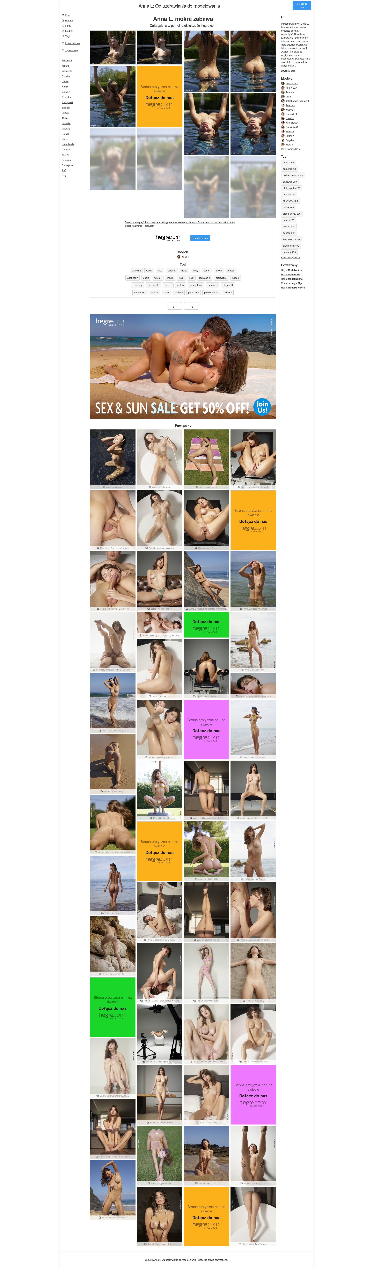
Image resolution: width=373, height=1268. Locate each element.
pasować (212, 285)
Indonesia (67, 71)
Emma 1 (290, 135)
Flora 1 (289, 144)
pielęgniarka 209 (291, 188)
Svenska (66, 97)
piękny (180, 285)
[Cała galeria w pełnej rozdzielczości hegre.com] (113, 159)
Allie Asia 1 (292, 87)
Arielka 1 (290, 105)
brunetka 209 (290, 169)
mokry (219, 270)
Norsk (65, 86)
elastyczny (221, 277)
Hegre (292, 270)
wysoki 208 (289, 226)
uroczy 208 (288, 220)
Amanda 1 (291, 92)
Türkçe (65, 118)
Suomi (65, 139)
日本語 (65, 112)
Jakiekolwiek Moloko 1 (297, 101)
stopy (195, 270)
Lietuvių (66, 128)
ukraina (172, 270)
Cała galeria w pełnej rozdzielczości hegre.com (183, 25)
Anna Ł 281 (292, 83)
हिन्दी (64, 170)
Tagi (67, 36)
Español (66, 76)
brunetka (136, 270)
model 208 (288, 207)
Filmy (68, 25)
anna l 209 (288, 162)
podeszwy (193, 292)
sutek (166, 292)
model (170, 277)
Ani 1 (288, 96)
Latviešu (66, 123)
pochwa (179, 292)
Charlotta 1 (291, 114)
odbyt (146, 277)
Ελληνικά (67, 102)
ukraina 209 (289, 194)
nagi (181, 277)
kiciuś (184, 270)
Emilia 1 (290, 131)
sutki (160, 270)
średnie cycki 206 (292, 239)
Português (67, 60)
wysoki (158, 277)
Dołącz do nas (302, 5)
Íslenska (66, 92)
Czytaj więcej (288, 70)
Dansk (65, 81)
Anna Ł (185, 257)
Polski (65, 133)
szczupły (137, 285)
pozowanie (153, 285)
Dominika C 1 (293, 127)
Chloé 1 (290, 118)
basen (207, 270)
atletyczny (132, 277)
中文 (64, 175)
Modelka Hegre (291, 283)
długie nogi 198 (291, 245)
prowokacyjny (211, 292)
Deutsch (66, 149)
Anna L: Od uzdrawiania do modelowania (179, 5)
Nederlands (68, 144)
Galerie (69, 20)
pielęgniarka (196, 285)
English (66, 107)
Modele (69, 31)
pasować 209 (290, 181)
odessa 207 (289, 233)
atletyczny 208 (290, 201)
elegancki (228, 285)
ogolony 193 (289, 252)
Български (67, 165)
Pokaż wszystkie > (290, 149)
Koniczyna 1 (292, 122)
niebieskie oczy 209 (293, 175)
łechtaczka (204, 277)
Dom (67, 15)
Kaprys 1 (290, 109)
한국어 (65, 154)
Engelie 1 (291, 140)
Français (66, 160)
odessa (228, 292)
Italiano (65, 65)
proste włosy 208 (292, 213)
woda (149, 270)
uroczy (230, 270)
